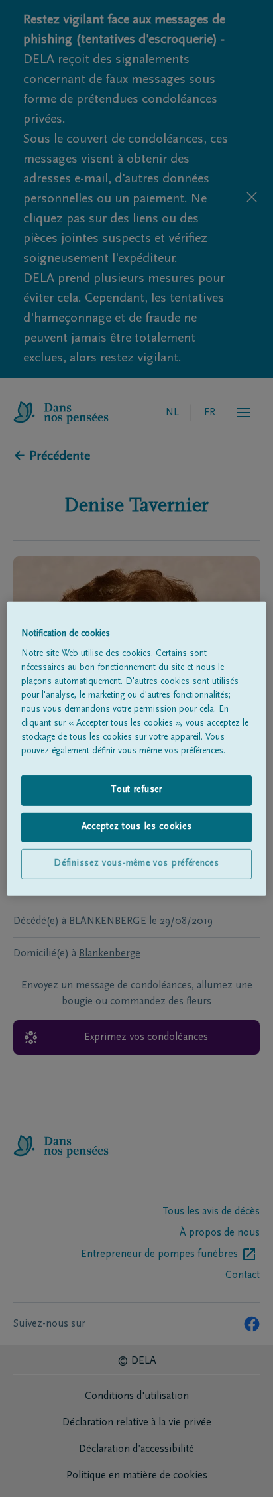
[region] (136, 748)
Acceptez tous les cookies (137, 827)
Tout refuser (136, 790)
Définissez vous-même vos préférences (136, 863)
